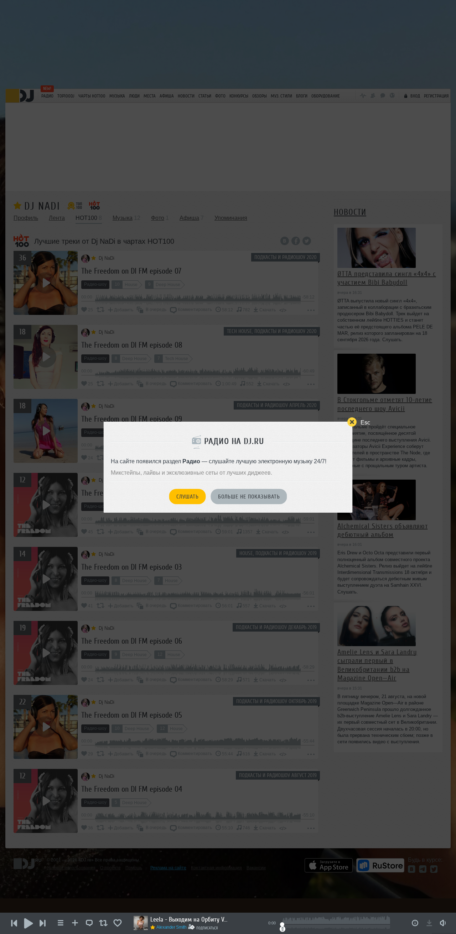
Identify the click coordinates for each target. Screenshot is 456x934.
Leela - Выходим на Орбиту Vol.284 (189, 919)
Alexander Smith (171, 927)
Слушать (187, 497)
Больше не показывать (249, 497)
